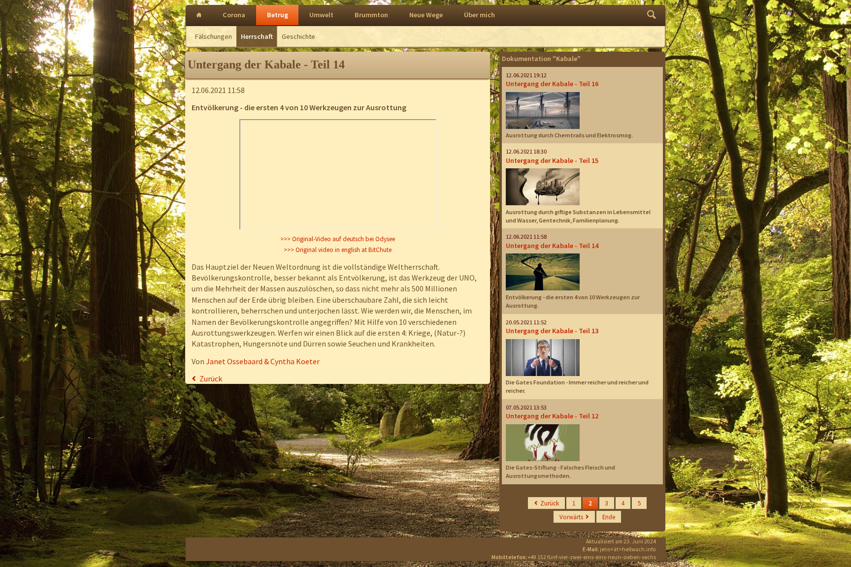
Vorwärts (571, 517)
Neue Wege (426, 14)
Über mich (479, 14)
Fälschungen (213, 36)
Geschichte (298, 36)
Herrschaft (257, 36)
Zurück (210, 378)
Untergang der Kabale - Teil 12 (552, 415)
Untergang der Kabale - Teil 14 (552, 245)
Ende (608, 517)
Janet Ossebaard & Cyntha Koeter (263, 361)
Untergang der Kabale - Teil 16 (552, 83)
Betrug (277, 14)
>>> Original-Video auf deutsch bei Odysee (337, 239)
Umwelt (321, 14)
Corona (234, 14)
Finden (651, 15)
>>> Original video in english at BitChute (338, 250)
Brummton (371, 14)
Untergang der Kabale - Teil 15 (552, 160)
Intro (199, 15)
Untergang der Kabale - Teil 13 (552, 330)
